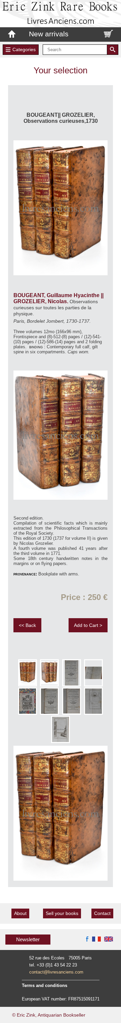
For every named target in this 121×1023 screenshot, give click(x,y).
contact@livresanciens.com (56, 972)
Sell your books (62, 913)
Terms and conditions (44, 985)
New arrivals (49, 34)
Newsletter (28, 939)
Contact (102, 913)
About (20, 913)
